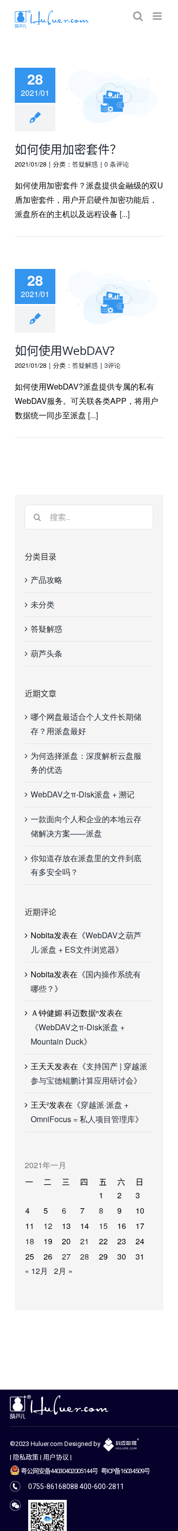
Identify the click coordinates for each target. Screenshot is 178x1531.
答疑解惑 (85, 164)
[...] (125, 213)
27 (66, 1256)
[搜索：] (89, 516)
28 (84, 1256)
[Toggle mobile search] (138, 16)
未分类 (42, 604)
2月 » (63, 1270)
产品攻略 (46, 579)
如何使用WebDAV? (65, 350)
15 (103, 1225)
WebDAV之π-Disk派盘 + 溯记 (82, 794)
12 (48, 1225)
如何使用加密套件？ (68, 149)
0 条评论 (116, 164)
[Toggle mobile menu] (158, 16)
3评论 (112, 365)
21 (84, 1241)
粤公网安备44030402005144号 (59, 1471)
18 (29, 1241)
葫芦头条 (46, 653)
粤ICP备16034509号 (125, 1471)
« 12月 (36, 1270)
